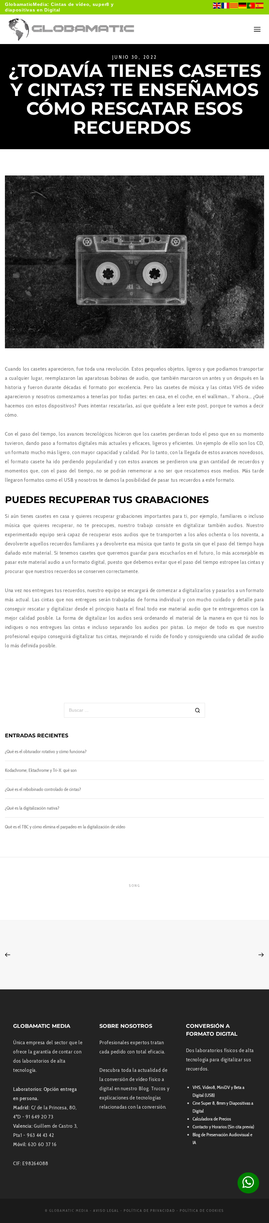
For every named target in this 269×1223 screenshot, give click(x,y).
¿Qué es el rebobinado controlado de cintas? (43, 789)
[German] (242, 5)
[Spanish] (260, 5)
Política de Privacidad (149, 1210)
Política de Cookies (202, 1210)
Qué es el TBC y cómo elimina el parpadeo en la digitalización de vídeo (65, 827)
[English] (217, 5)
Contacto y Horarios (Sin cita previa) (223, 1127)
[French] (225, 5)
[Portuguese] (251, 5)
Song (134, 885)
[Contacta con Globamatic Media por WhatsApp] (248, 1182)
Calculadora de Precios (212, 1119)
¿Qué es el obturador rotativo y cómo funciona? (46, 751)
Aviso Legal (106, 1210)
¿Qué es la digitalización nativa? (32, 808)
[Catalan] (234, 5)
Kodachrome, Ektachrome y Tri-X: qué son (41, 770)
